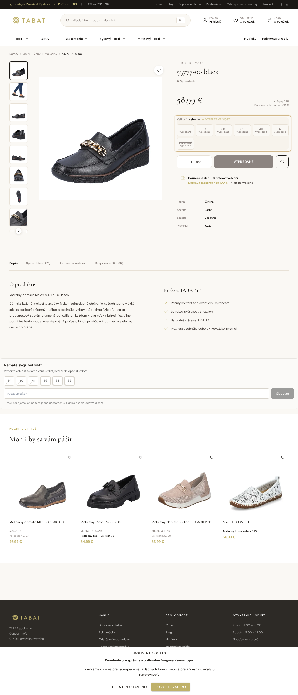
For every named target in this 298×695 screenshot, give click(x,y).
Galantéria (74, 39)
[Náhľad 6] (18, 175)
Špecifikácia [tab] (38, 263)
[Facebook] (281, 4)
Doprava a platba (190, 4)
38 (57, 381)
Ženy (37, 54)
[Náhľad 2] (18, 91)
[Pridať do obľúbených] (158, 70)
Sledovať (282, 393)
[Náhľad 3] (18, 112)
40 (21, 381)
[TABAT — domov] (29, 20)
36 (45, 381)
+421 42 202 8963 (98, 4)
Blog (170, 4)
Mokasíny (51, 54)
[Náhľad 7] (18, 196)
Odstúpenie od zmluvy (242, 4)
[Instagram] (287, 4)
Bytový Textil (110, 39)
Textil (19, 39)
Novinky (250, 39)
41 (33, 381)
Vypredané (244, 162)
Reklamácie (214, 4)
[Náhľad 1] (18, 70)
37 (9, 381)
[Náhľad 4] (18, 133)
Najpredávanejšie (275, 39)
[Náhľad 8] (18, 217)
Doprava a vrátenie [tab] (73, 263)
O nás (158, 4)
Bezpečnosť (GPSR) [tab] (109, 263)
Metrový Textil (149, 39)
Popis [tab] (13, 263)
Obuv (45, 39)
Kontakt (268, 4)
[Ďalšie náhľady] (18, 231)
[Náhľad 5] (18, 154)
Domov (13, 54)
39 (69, 381)
